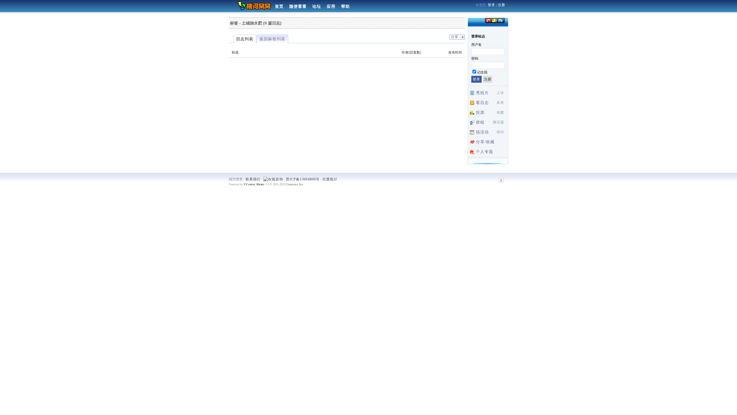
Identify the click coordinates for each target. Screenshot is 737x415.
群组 (480, 122)
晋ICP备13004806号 (303, 179)
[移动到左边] (488, 20)
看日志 (482, 103)
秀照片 (482, 93)
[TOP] (501, 183)
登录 (491, 5)
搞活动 (482, 132)
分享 (454, 37)
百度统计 (329, 179)
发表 (500, 103)
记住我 (482, 72)
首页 (279, 6)
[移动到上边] (494, 20)
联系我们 (253, 179)
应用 (331, 6)
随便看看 (298, 6)
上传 (500, 93)
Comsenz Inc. (295, 184)
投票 (480, 112)
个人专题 (484, 152)
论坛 (316, 6)
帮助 (345, 6)
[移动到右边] (500, 20)
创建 (500, 112)
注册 (501, 5)
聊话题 (498, 122)
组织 (500, 132)
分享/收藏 (485, 142)
